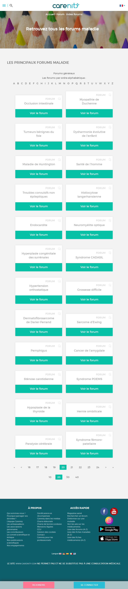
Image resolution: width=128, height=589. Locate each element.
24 (97, 467)
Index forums (74, 14)
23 (89, 467)
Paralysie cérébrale (38, 444)
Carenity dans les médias (48, 518)
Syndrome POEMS (89, 379)
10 (50, 477)
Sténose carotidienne (39, 379)
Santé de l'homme (89, 164)
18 (46, 467)
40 (77, 477)
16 (29, 467)
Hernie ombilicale (89, 411)
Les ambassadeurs (15, 524)
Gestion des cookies (46, 532)
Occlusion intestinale (38, 103)
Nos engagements (15, 545)
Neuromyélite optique (89, 225)
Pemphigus (39, 350)
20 (63, 467)
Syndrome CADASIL (89, 257)
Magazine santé (74, 513)
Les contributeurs (15, 532)
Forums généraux (64, 73)
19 (54, 467)
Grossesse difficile (89, 290)
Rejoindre (38, 585)
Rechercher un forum (77, 516)
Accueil (50, 14)
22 (80, 467)
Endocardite (38, 225)
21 (72, 467)
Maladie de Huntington (38, 164)
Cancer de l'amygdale (89, 350)
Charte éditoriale (45, 521)
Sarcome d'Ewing (89, 322)
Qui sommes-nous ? (16, 513)
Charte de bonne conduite (49, 524)
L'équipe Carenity (15, 521)
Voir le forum (39, 113)
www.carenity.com (26, 563)
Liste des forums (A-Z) (77, 529)
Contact (41, 535)
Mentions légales (45, 527)
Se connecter (89, 585)
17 (37, 467)
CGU (39, 529)
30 (67, 477)
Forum (60, 14)
